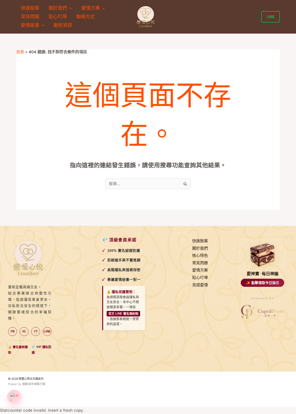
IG (24, 331)
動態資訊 (63, 25)
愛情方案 (200, 270)
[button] (69, 8)
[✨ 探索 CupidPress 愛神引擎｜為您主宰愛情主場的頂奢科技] (262, 312)
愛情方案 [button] (90, 8)
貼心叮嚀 (58, 16)
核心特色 (200, 255)
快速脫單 (30, 8)
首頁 (20, 52)
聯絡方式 (85, 16)
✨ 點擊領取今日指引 (262, 283)
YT (36, 331)
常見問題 (30, 16)
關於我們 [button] (58, 8)
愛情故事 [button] (30, 25)
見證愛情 (200, 285)
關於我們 (200, 248)
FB (13, 331)
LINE (47, 331)
